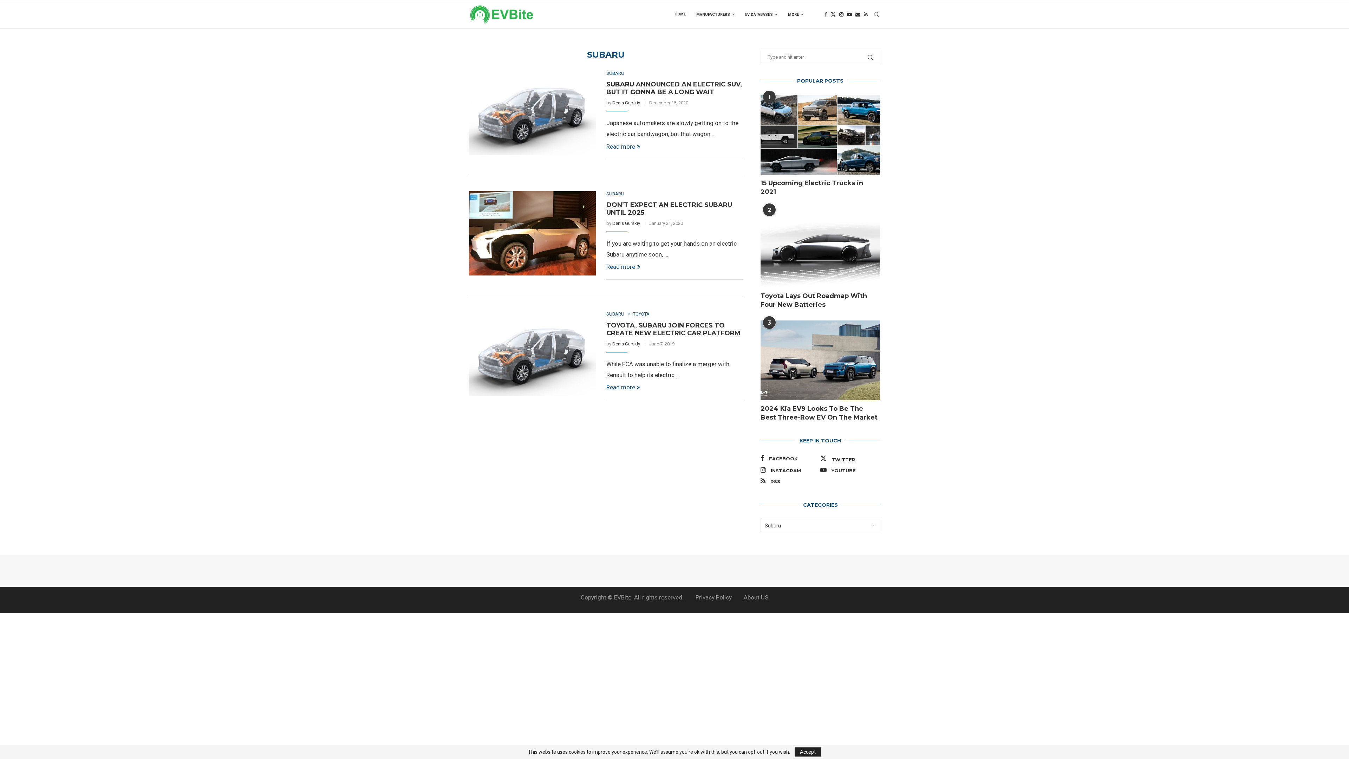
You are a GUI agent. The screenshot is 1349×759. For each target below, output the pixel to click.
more (793, 14)
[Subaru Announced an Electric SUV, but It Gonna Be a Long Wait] (532, 113)
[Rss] (866, 14)
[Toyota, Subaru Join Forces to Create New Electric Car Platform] (532, 353)
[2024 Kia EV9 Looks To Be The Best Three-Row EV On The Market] (820, 360)
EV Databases (759, 14)
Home (680, 14)
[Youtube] (849, 14)
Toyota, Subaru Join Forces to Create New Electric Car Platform (673, 329)
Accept (808, 752)
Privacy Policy (714, 597)
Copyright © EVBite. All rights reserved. (632, 597)
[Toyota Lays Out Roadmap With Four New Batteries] (820, 247)
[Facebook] (826, 14)
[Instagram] (841, 14)
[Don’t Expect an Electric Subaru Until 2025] (532, 233)
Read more (620, 146)
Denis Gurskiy (626, 102)
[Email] (857, 14)
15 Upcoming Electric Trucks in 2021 (812, 187)
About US (756, 597)
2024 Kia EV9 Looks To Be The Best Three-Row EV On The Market (819, 413)
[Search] (876, 14)
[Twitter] (833, 14)
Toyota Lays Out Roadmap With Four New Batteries (814, 300)
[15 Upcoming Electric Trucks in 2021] (820, 135)
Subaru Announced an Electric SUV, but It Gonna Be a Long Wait (674, 88)
